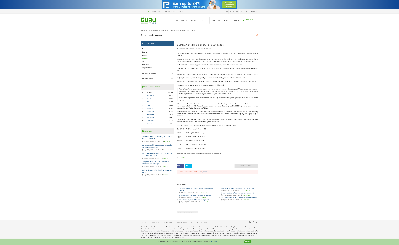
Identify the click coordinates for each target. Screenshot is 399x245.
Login (245, 11)
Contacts (155, 222)
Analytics (216, 20)
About (144, 11)
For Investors (170, 11)
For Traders (155, 11)
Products (182, 20)
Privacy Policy (202, 222)
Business (204, 197)
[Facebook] (233, 11)
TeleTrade (150, 99)
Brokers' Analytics (149, 73)
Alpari (149, 105)
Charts (236, 20)
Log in (199, 172)
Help (181, 11)
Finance (203, 192)
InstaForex (150, 114)
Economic (246, 190)
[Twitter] (237, 11)
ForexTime (150, 111)
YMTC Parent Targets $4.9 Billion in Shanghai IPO (194, 200)
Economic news (148, 43)
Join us (205, 172)
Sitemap (144, 222)
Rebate (204, 20)
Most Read (148, 131)
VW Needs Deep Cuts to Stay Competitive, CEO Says (195, 195)
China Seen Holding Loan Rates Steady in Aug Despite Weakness (157, 146)
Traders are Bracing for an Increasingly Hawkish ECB (237, 193)
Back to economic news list (187, 212)
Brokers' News (147, 78)
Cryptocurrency (147, 68)
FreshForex (150, 121)
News (226, 20)
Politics (144, 55)
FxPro (149, 102)
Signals (194, 20)
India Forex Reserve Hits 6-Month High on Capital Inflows (239, 198)
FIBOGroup (150, 117)
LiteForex (150, 108)
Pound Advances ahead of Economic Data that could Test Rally (157, 154)
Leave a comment (246, 166)
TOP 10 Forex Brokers (153, 87)
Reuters (183, 157)
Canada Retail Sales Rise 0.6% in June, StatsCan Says (237, 188)
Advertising (168, 222)
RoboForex (150, 96)
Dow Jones (146, 64)
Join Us (254, 11)
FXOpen (149, 124)
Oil (143, 61)
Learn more (213, 241)
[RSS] (231, 11)
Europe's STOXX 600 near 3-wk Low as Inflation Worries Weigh (155, 163)
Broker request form (185, 222)
